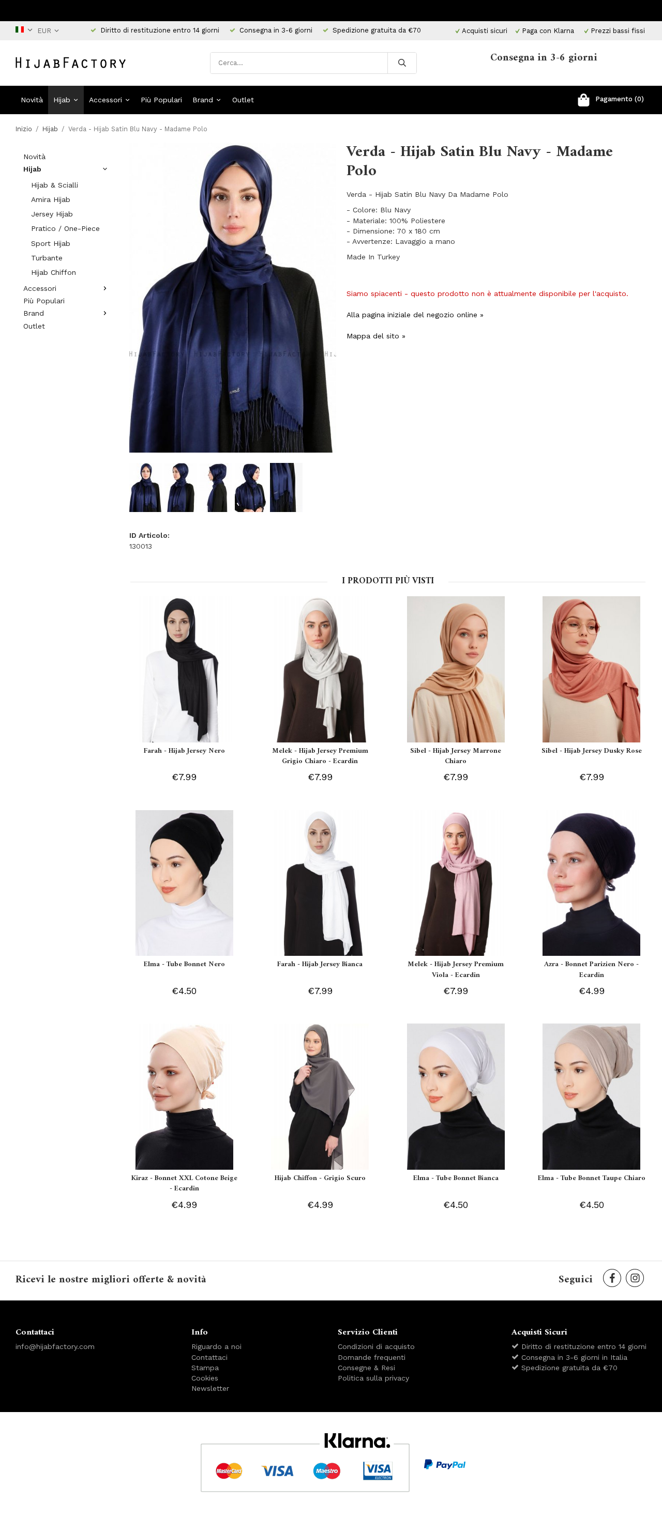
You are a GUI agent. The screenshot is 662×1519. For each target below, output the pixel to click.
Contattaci (209, 1357)
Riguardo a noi (216, 1346)
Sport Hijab (50, 243)
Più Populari (161, 100)
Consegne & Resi (366, 1367)
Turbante (47, 258)
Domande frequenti (371, 1357)
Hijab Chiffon (53, 272)
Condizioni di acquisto (376, 1346)
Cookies (204, 1378)
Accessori (105, 100)
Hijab (61, 100)
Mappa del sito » (376, 336)
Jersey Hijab (52, 214)
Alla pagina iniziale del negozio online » (415, 315)
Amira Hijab (50, 199)
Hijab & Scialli (54, 185)
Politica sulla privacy (373, 1378)
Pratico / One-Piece (65, 228)
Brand (202, 100)
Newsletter (210, 1388)
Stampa (205, 1367)
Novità (32, 100)
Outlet (243, 100)
